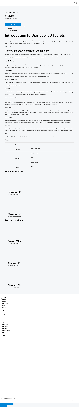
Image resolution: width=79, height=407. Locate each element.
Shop (8, 2)
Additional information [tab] (12, 30)
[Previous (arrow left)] (1, 406)
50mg (20, 91)
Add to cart (13, 24)
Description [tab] (10, 28)
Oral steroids (10, 12)
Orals (19, 2)
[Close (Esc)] (11, 404)
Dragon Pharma (27, 26)
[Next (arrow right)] (5, 406)
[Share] (8, 404)
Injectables (14, 2)
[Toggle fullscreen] (5, 404)
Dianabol (6, 63)
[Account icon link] (76, 3)
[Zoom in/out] (1, 404)
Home (6, 12)
